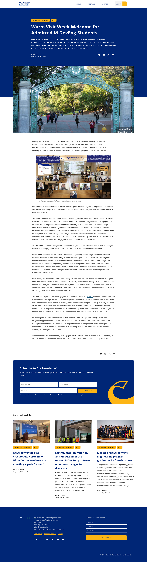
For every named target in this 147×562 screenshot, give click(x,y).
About (78, 4)
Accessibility (38, 534)
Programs (91, 4)
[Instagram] (47, 539)
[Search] (124, 4)
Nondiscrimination (50, 534)
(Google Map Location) (41, 527)
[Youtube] (57, 539)
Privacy (60, 534)
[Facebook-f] (36, 539)
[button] (99, 55)
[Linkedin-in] (52, 539)
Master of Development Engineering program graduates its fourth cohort (114, 456)
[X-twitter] (42, 539)
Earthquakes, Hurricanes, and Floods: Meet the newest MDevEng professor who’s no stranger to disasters (72, 460)
